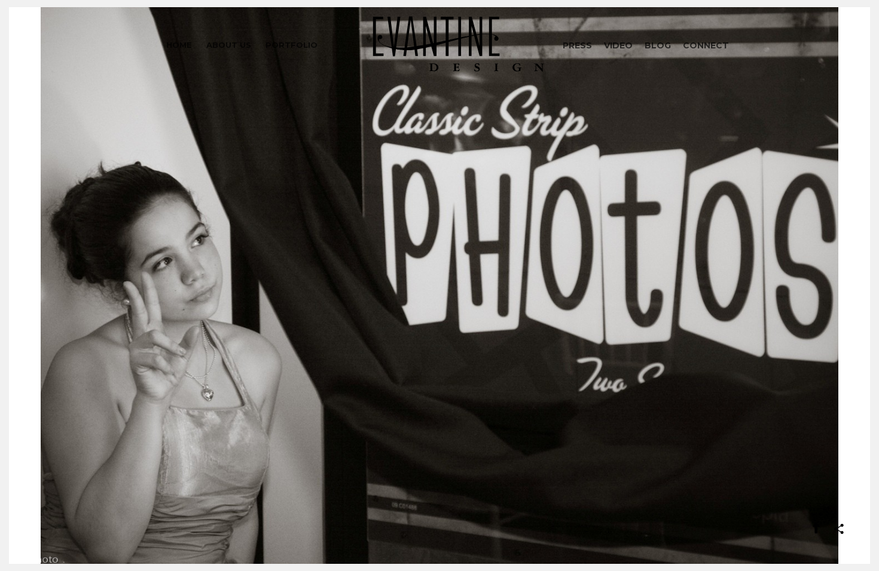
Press (577, 45)
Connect (706, 45)
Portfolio (291, 45)
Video (618, 45)
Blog (658, 45)
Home (179, 45)
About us (228, 45)
